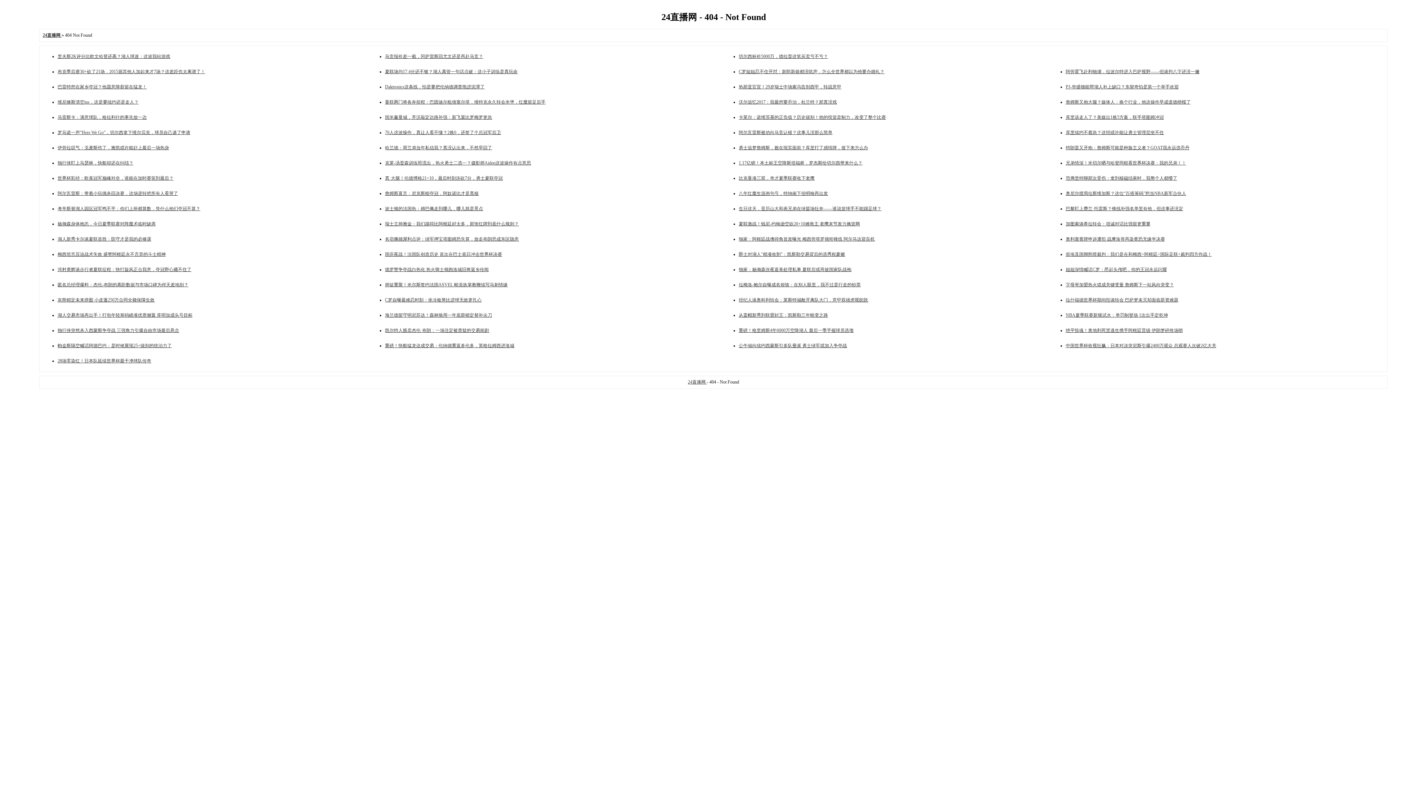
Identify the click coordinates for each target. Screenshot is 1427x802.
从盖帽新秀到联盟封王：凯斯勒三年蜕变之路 (783, 315)
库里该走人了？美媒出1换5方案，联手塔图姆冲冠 (1115, 117)
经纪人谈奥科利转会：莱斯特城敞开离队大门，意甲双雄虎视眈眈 (803, 300)
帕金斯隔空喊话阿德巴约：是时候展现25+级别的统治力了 (115, 345)
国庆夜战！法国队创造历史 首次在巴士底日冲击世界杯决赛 (443, 254)
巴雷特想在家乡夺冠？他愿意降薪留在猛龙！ (102, 86)
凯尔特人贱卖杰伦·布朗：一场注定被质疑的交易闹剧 (437, 330)
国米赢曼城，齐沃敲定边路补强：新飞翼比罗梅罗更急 (438, 117)
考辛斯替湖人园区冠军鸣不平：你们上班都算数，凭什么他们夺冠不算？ (129, 208)
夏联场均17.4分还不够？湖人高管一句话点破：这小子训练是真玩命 (451, 71)
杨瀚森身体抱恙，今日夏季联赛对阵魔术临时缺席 (107, 223)
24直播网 (697, 382)
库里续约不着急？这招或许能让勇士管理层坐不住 (1115, 132)
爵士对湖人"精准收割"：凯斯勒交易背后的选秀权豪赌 (792, 254)
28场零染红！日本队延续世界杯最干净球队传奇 (104, 360)
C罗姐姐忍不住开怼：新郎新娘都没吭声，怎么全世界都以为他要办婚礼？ (811, 71)
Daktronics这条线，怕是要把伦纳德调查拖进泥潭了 (435, 86)
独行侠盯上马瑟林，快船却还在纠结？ (95, 163)
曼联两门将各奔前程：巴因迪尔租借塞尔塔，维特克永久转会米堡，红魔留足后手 (465, 102)
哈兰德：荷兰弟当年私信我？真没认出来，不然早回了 (438, 147)
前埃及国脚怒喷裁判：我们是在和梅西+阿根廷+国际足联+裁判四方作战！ (1139, 254)
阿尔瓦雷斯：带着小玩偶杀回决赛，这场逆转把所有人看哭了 (118, 193)
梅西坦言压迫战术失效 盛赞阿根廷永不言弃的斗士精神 (112, 254)
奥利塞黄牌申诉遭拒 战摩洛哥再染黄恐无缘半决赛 (1115, 239)
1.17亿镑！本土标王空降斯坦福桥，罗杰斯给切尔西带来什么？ (801, 163)
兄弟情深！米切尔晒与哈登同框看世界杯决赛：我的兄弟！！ (1126, 163)
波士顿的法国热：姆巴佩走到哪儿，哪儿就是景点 (434, 208)
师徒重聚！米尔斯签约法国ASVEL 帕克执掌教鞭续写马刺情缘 (446, 284)
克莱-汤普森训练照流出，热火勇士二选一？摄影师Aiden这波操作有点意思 (458, 163)
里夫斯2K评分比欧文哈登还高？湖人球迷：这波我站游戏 (114, 56)
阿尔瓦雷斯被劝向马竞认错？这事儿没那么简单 (785, 132)
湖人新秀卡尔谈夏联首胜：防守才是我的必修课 (104, 239)
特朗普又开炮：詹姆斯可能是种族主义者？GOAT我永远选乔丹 (1128, 147)
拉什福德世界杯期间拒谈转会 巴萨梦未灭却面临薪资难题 (1122, 300)
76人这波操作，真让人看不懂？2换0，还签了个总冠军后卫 (443, 132)
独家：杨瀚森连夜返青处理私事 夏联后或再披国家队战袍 (795, 269)
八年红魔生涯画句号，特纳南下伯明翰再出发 (783, 193)
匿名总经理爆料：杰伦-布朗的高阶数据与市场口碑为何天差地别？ (123, 284)
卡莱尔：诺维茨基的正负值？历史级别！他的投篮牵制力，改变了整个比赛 (812, 117)
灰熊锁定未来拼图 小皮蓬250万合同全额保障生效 (106, 300)
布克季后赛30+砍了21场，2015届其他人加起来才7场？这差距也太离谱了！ (131, 71)
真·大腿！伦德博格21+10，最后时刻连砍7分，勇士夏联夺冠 (444, 178)
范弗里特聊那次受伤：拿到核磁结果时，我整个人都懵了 (1121, 178)
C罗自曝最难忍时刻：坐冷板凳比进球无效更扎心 (433, 300)
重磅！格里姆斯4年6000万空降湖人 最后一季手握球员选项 (796, 330)
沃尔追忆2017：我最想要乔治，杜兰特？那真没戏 (788, 102)
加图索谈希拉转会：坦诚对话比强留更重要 (1108, 223)
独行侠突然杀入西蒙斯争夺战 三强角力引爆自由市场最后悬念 (118, 330)
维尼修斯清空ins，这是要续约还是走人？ (98, 102)
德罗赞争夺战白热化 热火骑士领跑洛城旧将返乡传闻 (437, 269)
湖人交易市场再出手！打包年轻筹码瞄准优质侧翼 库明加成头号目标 (125, 315)
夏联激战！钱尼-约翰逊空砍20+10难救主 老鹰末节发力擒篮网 (799, 223)
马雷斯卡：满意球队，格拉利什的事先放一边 (102, 117)
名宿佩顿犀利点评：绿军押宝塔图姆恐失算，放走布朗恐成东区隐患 (452, 239)
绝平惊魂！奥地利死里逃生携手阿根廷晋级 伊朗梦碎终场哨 (1124, 330)
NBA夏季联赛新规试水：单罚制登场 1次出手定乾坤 (1117, 315)
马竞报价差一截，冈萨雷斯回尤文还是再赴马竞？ (434, 56)
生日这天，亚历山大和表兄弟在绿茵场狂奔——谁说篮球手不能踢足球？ (810, 208)
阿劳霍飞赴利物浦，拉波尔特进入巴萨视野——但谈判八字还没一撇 (1133, 71)
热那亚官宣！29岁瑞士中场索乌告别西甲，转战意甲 (790, 86)
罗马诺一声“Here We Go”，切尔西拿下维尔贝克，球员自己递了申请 (124, 132)
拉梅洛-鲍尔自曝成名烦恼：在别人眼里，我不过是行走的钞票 (800, 284)
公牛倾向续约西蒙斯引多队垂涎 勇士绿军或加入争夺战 (793, 345)
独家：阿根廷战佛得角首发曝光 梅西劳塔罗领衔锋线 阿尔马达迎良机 (807, 239)
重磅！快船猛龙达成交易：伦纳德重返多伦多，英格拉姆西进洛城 (449, 345)
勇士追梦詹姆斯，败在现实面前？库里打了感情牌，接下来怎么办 (803, 147)
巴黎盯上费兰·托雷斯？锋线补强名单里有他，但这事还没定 (1124, 208)
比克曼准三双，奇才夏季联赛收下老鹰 (777, 178)
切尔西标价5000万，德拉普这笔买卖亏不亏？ (783, 56)
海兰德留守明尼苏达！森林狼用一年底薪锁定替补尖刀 (438, 315)
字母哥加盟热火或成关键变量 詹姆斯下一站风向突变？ (1120, 284)
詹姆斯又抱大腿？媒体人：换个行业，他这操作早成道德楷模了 (1128, 102)
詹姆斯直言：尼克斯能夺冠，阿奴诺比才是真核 (432, 193)
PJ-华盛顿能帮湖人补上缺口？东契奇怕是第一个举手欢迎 (1122, 86)
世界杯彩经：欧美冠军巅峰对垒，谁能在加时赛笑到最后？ (116, 178)
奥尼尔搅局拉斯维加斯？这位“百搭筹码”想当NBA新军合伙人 (1126, 193)
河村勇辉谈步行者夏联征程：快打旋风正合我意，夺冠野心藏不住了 (124, 269)
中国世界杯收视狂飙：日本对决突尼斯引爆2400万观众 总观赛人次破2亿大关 (1141, 345)
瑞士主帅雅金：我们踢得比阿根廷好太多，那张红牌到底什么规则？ (452, 223)
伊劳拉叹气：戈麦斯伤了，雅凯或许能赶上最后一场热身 (113, 147)
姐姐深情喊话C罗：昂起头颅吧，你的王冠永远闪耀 (1116, 269)
